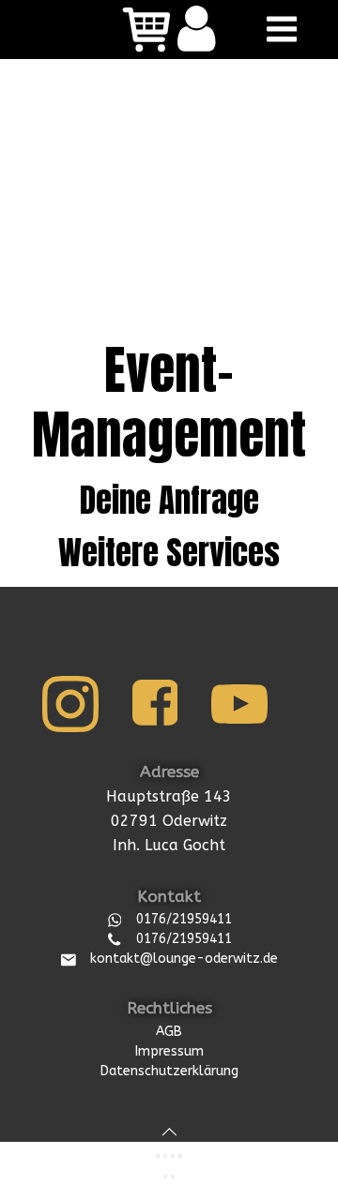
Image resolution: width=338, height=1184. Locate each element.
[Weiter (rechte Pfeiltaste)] (173, 1176)
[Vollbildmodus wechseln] (165, 1156)
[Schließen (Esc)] (180, 1156)
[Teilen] (173, 1156)
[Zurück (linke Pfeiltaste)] (165, 1176)
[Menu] (278, 30)
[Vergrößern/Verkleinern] (158, 1156)
